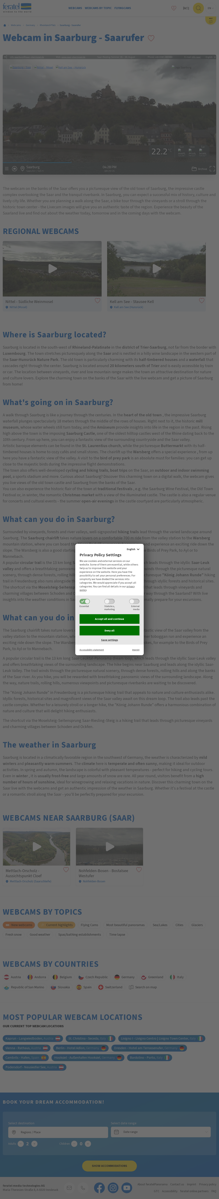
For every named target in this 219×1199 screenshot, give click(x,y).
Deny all (109, 630)
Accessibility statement (92, 650)
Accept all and (109, 619)
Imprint (135, 650)
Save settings (109, 640)
